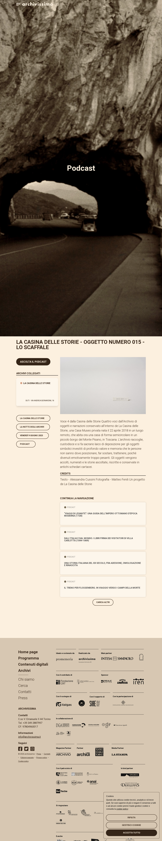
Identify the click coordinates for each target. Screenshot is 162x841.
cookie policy (122, 809)
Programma (28, 658)
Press (23, 698)
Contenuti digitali (33, 664)
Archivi (24, 670)
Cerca (23, 685)
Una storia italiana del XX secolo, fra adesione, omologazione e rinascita (102, 564)
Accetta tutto (131, 833)
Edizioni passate (27, 758)
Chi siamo (26, 679)
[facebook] (20, 748)
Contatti (24, 692)
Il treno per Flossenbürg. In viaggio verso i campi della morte (102, 588)
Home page (28, 652)
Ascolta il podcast (33, 361)
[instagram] (32, 748)
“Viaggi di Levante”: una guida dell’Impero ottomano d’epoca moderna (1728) (100, 514)
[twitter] (26, 748)
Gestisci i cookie (131, 825)
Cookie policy (23, 761)
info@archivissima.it (29, 736)
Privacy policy (41, 758)
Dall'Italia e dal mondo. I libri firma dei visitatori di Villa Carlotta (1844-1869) (98, 539)
